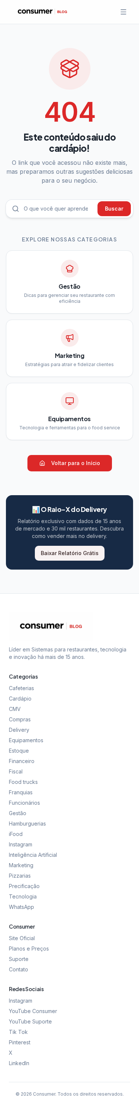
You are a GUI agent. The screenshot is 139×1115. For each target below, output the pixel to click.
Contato (18, 969)
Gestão (17, 813)
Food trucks (23, 782)
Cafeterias (21, 688)
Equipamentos (26, 740)
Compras (20, 719)
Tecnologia (23, 896)
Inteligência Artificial (33, 855)
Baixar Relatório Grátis (70, 553)
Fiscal (16, 771)
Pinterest (19, 1042)
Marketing (21, 865)
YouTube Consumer (33, 1011)
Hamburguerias (27, 823)
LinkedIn (19, 1063)
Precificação (24, 886)
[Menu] (123, 12)
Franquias (21, 792)
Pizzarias (20, 875)
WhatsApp (21, 907)
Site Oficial (22, 938)
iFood (16, 834)
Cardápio (20, 698)
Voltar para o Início (75, 463)
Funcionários (24, 803)
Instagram (20, 844)
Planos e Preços (29, 948)
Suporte (19, 959)
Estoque (19, 750)
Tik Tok (18, 1032)
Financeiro (21, 761)
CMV (15, 709)
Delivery (19, 730)
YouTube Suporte (30, 1021)
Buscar (114, 208)
